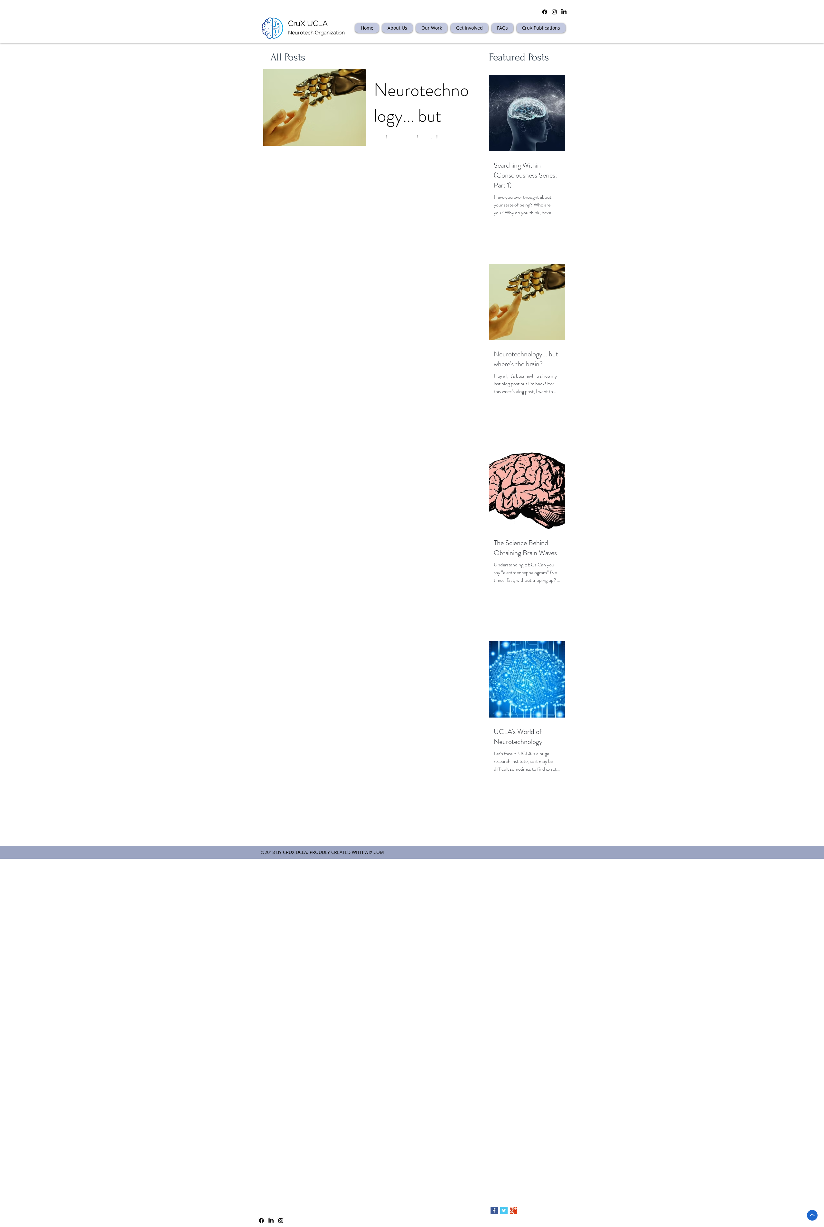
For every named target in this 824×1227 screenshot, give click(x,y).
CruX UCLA (308, 23)
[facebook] (544, 12)
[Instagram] (280, 1220)
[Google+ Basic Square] (513, 1210)
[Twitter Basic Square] (504, 1210)
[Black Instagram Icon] (554, 12)
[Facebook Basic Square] (494, 1210)
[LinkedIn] (564, 12)
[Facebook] (261, 1220)
